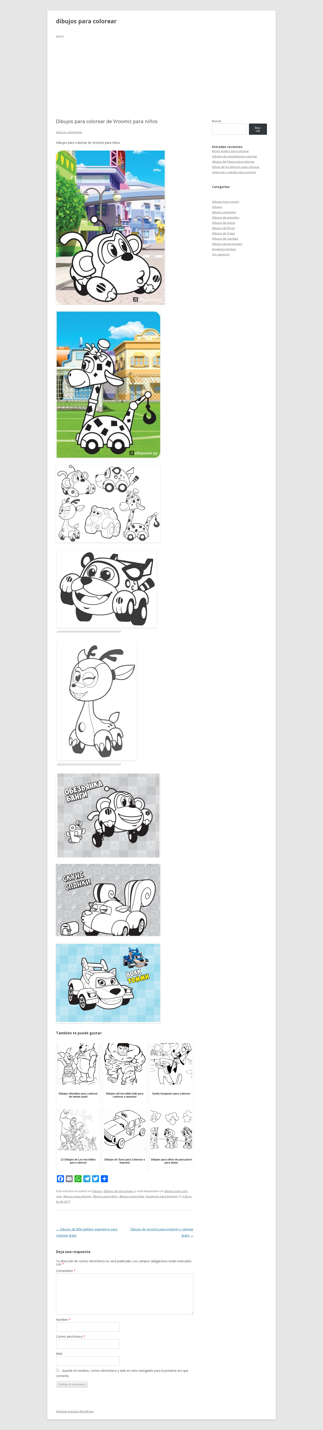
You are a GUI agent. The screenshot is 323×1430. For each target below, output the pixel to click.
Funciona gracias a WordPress (75, 1411)
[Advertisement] (161, 75)
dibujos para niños (105, 1196)
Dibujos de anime (223, 223)
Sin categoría (220, 254)
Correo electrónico (70, 1336)
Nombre (63, 1319)
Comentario (66, 1271)
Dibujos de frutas (223, 233)
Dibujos (97, 1191)
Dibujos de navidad (225, 238)
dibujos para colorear (86, 21)
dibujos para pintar (132, 1196)
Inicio (60, 36)
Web (59, 1354)
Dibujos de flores (223, 228)
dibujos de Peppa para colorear (233, 162)
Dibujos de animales (225, 217)
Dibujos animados (224, 212)
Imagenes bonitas (224, 249)
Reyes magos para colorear (230, 151)
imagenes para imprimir (162, 1196)
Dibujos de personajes (119, 1191)
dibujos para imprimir (77, 1196)
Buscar (216, 121)
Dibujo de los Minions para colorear (235, 167)
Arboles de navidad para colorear (234, 156)
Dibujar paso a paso (225, 202)
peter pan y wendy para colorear (234, 172)
